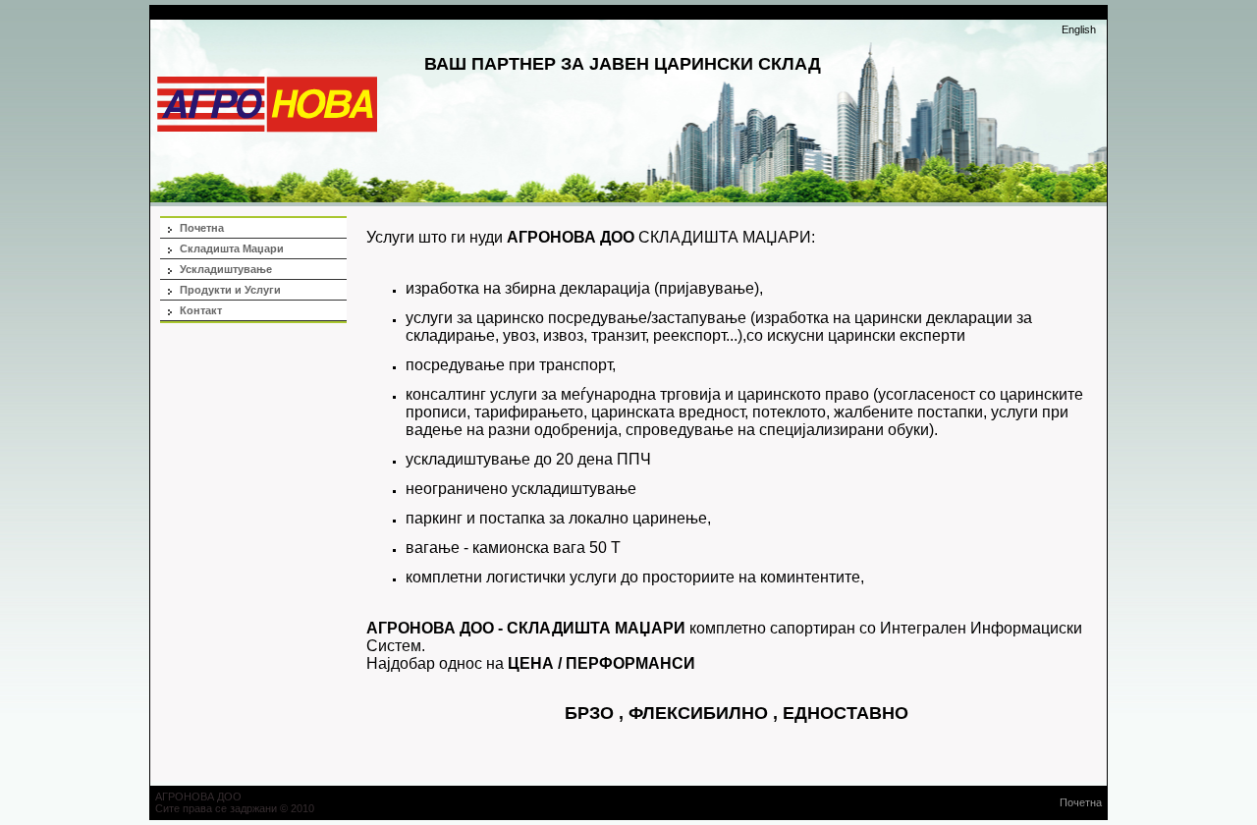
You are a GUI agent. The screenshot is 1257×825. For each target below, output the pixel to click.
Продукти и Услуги (230, 290)
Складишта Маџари (232, 248)
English (1079, 29)
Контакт (201, 310)
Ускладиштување (226, 269)
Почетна (202, 228)
